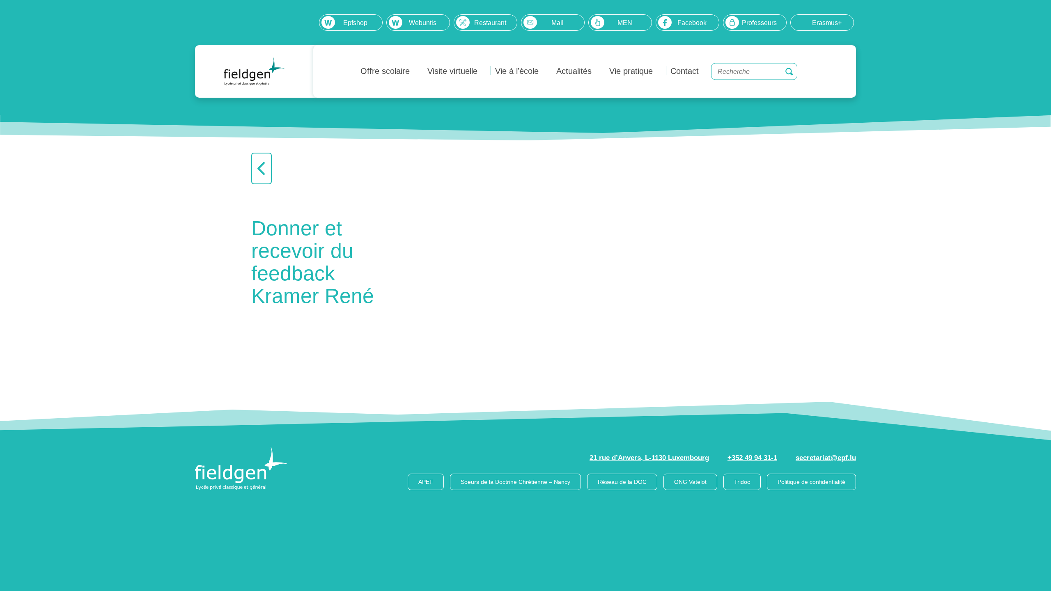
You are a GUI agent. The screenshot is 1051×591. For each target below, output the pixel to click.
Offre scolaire (385, 71)
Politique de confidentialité (811, 482)
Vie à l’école (517, 71)
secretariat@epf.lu (826, 457)
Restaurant (490, 22)
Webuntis (422, 22)
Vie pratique (631, 71)
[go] (789, 71)
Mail (557, 22)
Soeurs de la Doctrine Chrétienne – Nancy (515, 482)
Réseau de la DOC (622, 482)
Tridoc (742, 482)
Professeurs (759, 22)
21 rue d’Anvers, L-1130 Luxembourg (649, 457)
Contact (684, 71)
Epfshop (355, 22)
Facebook (692, 22)
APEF (425, 482)
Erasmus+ (827, 22)
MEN (624, 22)
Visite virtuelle (452, 71)
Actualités (574, 71)
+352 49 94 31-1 (752, 457)
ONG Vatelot (690, 482)
